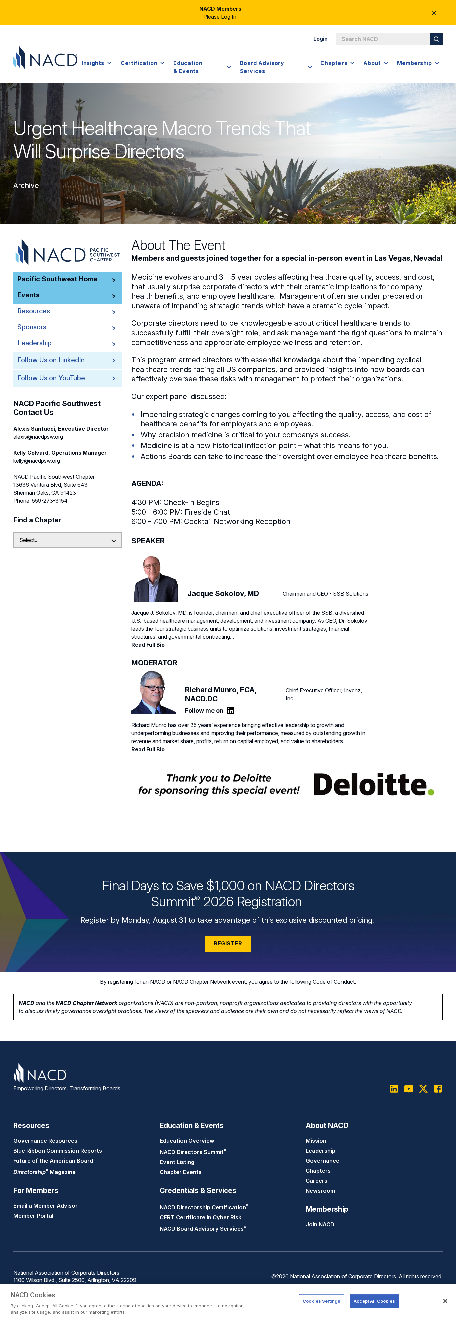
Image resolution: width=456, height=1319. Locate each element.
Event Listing (177, 1162)
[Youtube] (408, 1089)
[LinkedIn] (230, 710)
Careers (316, 1180)
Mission (316, 1140)
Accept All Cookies (374, 1301)
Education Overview (187, 1140)
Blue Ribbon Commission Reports (57, 1150)
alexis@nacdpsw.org (38, 436)
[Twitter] (423, 1089)
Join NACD (320, 1224)
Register (228, 943)
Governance (322, 1160)
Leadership (320, 1150)
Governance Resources (45, 1140)
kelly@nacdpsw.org (36, 460)
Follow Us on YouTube (51, 378)
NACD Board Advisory (203, 1228)
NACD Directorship (204, 1207)
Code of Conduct (334, 981)
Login (320, 38)
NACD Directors (193, 1152)
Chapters (318, 1170)
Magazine (44, 1172)
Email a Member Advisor (45, 1205)
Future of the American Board (53, 1160)
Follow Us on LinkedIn (51, 360)
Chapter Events (181, 1172)
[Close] (445, 1301)
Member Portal (33, 1215)
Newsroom (320, 1190)
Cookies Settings (321, 1301)
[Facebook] (438, 1089)
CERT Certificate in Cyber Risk (200, 1217)
